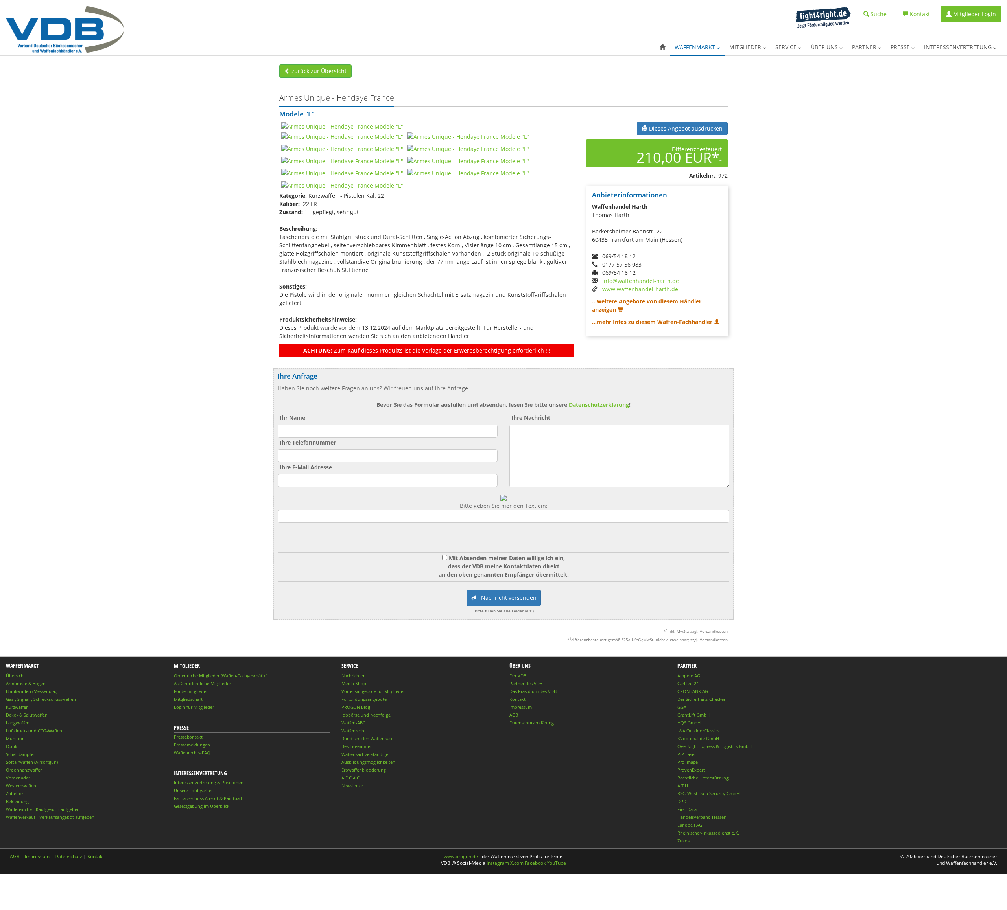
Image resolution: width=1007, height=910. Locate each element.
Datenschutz (68, 856)
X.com (517, 863)
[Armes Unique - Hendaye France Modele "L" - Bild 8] (342, 172)
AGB (513, 715)
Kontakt (517, 699)
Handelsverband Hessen (702, 817)
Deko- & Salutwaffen (27, 715)
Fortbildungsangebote (364, 699)
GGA (681, 707)
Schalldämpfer (20, 754)
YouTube (556, 863)
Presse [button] (901, 47)
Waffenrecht (353, 731)
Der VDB (517, 675)
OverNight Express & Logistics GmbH (714, 746)
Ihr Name (292, 417)
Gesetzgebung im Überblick (201, 806)
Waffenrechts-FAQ (192, 753)
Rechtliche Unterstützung (703, 778)
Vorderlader (18, 778)
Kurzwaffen (17, 707)
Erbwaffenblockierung (363, 770)
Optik (11, 746)
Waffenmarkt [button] (696, 47)
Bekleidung (17, 801)
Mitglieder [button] (746, 47)
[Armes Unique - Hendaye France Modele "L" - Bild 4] (342, 148)
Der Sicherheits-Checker (701, 699)
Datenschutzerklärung (599, 404)
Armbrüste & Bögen (26, 683)
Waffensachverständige (364, 754)
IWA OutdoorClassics (698, 731)
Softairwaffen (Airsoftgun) (32, 762)
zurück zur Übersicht (318, 71)
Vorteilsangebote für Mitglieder (373, 691)
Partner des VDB (525, 683)
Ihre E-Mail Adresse (306, 467)
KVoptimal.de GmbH (698, 738)
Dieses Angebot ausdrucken (685, 128)
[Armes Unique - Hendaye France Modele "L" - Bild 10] (342, 185)
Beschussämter (356, 746)
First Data (687, 809)
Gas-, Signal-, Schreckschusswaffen (41, 699)
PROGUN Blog (355, 707)
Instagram (498, 863)
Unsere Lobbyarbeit (194, 790)
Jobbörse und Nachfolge (366, 715)
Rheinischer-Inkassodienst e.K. (708, 833)
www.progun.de (461, 856)
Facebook (535, 863)
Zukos (683, 841)
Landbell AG (689, 825)
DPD (681, 801)
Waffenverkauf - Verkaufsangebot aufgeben (50, 817)
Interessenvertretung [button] (958, 47)
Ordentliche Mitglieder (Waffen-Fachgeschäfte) (220, 675)
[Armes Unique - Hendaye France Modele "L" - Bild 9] (468, 172)
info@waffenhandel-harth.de (640, 281)
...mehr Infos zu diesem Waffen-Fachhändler (653, 321)
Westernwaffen (21, 786)
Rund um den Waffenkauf (367, 738)
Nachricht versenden (506, 597)
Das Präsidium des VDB (533, 691)
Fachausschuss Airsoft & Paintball (208, 798)
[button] (662, 47)
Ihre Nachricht (530, 417)
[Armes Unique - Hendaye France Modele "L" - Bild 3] (468, 136)
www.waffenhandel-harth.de (640, 289)
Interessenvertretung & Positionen (208, 782)
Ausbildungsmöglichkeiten (368, 762)
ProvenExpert (691, 770)
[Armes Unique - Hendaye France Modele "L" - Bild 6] (342, 160)
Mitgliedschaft (188, 699)
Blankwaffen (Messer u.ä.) (31, 691)
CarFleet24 (688, 683)
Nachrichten (353, 675)
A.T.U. (683, 786)
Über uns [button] (825, 47)
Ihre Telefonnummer (308, 442)
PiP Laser (686, 754)
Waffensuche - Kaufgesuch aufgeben (43, 809)
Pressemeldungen (192, 745)
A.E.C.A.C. (351, 778)
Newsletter (352, 786)
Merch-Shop (353, 683)
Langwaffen (18, 723)
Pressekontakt (188, 737)
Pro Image (687, 762)
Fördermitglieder (191, 691)
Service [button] (786, 47)
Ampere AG (688, 675)
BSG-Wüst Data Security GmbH (708, 793)
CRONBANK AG (692, 691)
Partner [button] (865, 47)
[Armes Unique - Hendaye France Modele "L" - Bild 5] (468, 148)
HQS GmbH (689, 723)
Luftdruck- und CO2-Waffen (34, 731)
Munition (15, 738)
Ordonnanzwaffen (24, 770)
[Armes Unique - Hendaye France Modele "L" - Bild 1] (342, 126)
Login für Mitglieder (194, 707)
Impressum (520, 707)
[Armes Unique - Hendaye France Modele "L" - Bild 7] (468, 160)
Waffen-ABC (353, 723)
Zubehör (14, 793)
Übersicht (15, 675)
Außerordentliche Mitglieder (202, 683)
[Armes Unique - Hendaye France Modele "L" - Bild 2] (342, 136)
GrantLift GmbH (693, 715)
